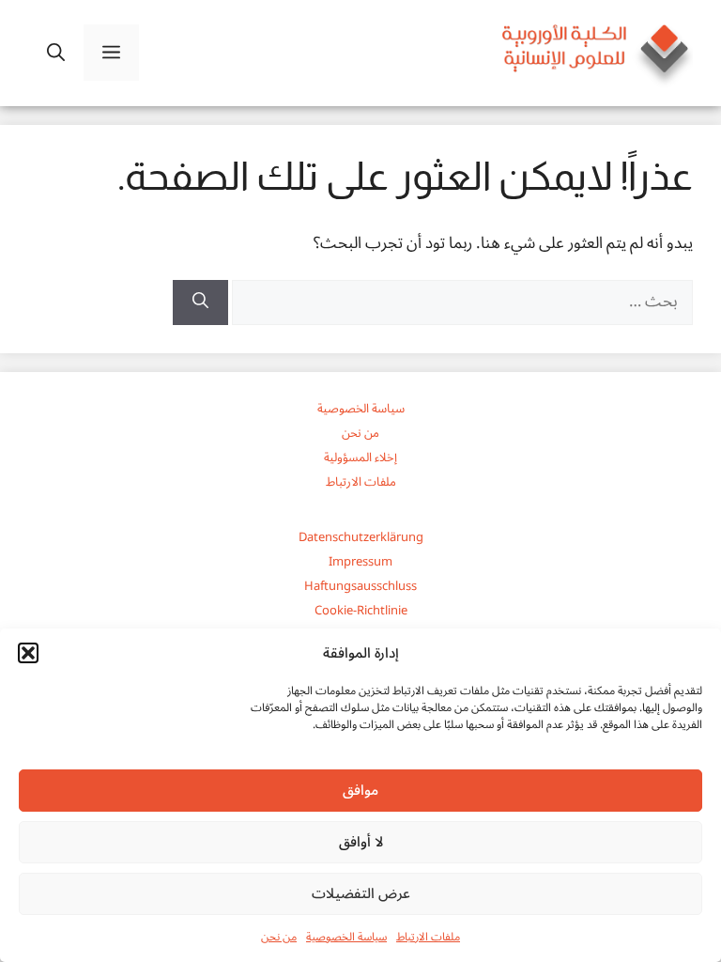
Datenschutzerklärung (361, 537)
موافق (360, 790)
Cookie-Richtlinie (360, 610)
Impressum (360, 562)
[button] (28, 653)
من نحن (279, 937)
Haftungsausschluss (360, 586)
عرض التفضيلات (361, 893)
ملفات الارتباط (428, 937)
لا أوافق (361, 842)
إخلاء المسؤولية (360, 457)
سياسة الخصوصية (346, 937)
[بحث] (200, 302)
